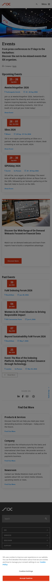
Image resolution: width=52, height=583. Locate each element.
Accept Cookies (26, 578)
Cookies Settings (26, 571)
